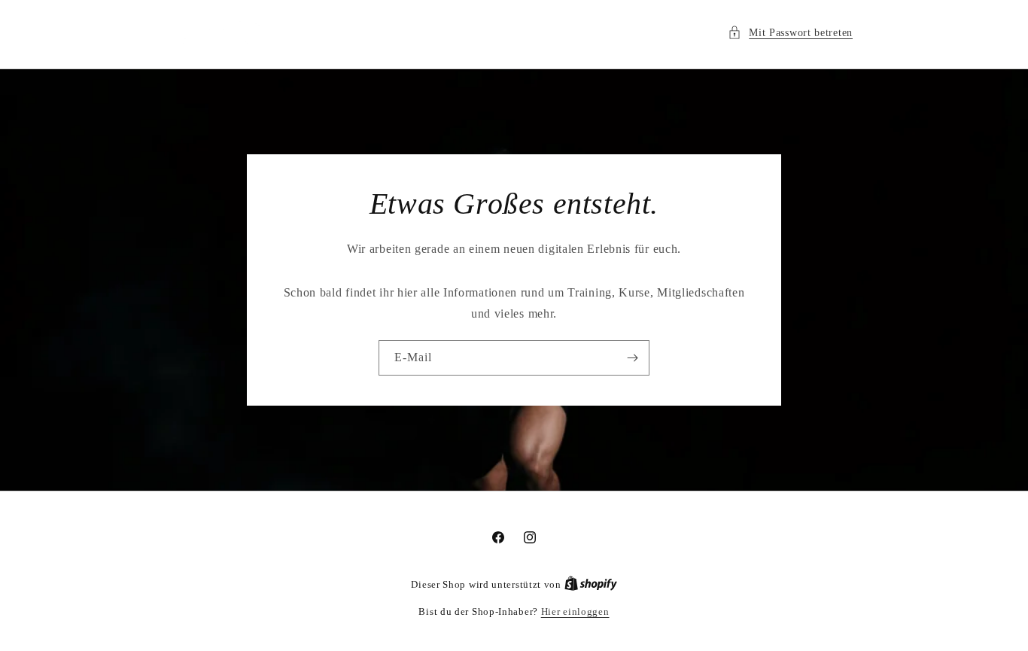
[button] (790, 32)
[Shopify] (590, 584)
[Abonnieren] (632, 358)
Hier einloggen (575, 611)
